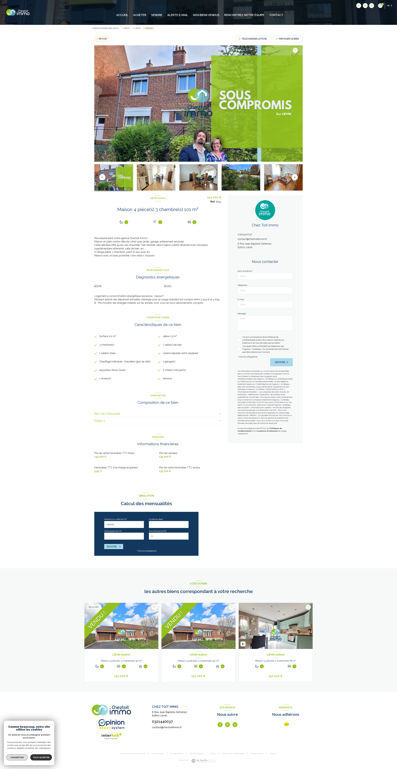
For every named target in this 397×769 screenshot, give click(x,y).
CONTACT (276, 15)
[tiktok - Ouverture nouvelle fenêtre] (371, 5)
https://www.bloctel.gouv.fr (249, 418)
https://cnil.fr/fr (258, 402)
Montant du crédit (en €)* (115, 519)
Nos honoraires (158, 753)
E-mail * (241, 299)
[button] (295, 177)
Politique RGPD (257, 753)
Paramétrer (17, 757)
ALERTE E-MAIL (177, 15)
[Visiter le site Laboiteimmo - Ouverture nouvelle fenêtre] (203, 761)
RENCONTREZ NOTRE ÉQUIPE (244, 15)
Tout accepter (41, 757)
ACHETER (139, 15)
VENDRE (156, 15)
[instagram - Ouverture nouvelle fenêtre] (365, 5)
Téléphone (242, 285)
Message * (242, 313)
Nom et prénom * (245, 271)
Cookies (273, 754)
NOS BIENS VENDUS (206, 15)
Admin (213, 753)
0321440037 (245, 234)
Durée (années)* (156, 519)
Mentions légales (197, 753)
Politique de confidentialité (233, 753)
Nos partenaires (176, 753)
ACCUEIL (122, 15)
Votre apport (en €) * (113, 531)
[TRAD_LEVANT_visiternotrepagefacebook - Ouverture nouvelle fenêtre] (358, 5)
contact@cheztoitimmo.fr (252, 239)
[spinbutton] (169, 536)
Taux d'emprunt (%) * (158, 531)
